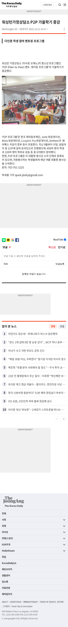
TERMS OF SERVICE (48, 601)
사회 (4, 519)
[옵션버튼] (64, 29)
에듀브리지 (7, 569)
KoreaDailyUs (9, 563)
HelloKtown (8, 550)
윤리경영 (60, 601)
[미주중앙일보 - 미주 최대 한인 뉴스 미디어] (12, 4)
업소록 (5, 581)
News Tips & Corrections (22, 606)
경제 (4, 525)
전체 (53, 326)
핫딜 (4, 556)
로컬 (62, 326)
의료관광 (6, 587)
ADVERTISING (15, 601)
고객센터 (6, 606)
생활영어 (6, 575)
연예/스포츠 (7, 538)
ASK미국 (6, 544)
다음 (63, 418)
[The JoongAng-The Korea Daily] (13, 501)
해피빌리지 (7, 594)
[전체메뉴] (65, 5)
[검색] (60, 5)
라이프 (5, 532)
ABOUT (5, 601)
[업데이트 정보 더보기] (34, 29)
